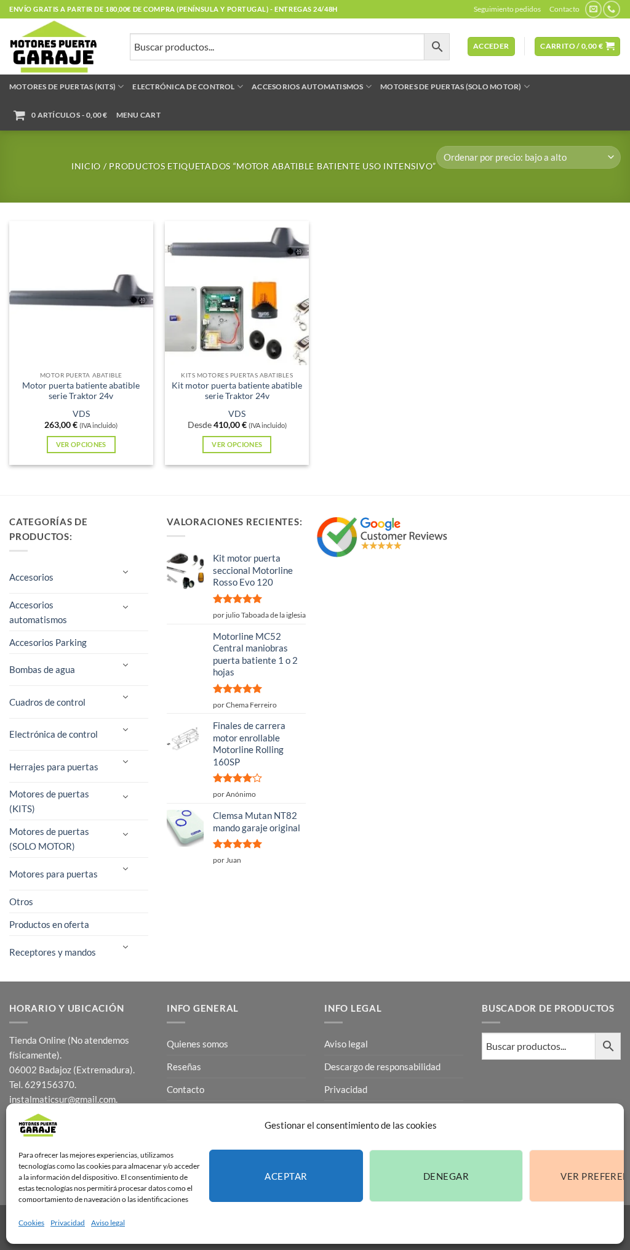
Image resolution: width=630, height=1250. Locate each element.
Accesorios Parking (48, 642)
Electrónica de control (183, 86)
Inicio (86, 166)
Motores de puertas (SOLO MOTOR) (450, 86)
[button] (491, 46)
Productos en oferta (49, 924)
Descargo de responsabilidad (382, 1066)
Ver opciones (81, 444)
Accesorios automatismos (308, 86)
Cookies (31, 1222)
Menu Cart (138, 114)
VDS (81, 414)
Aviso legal (108, 1222)
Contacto (564, 9)
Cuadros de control (47, 702)
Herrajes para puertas (53, 766)
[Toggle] (125, 572)
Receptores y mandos (52, 952)
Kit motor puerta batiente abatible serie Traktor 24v (237, 391)
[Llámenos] (611, 9)
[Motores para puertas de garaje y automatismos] (60, 46)
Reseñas (184, 1066)
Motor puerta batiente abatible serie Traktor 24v (81, 391)
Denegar (446, 1176)
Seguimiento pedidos (507, 9)
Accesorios (31, 577)
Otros (21, 901)
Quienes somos (197, 1043)
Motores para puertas (53, 873)
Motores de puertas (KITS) (62, 86)
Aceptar (286, 1176)
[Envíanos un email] (593, 9)
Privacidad (67, 1222)
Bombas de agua (42, 669)
